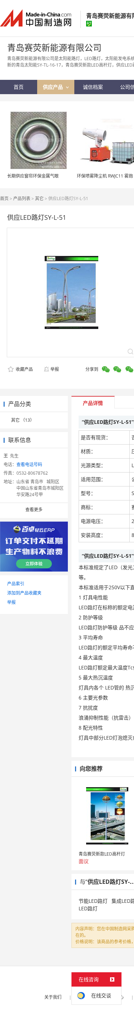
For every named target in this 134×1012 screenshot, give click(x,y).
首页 (4, 198)
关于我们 (52, 997)
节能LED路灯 (93, 900)
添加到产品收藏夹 (24, 593)
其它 (39, 198)
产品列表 (21, 198)
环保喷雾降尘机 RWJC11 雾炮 (105, 176)
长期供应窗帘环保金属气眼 (33, 176)
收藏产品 (24, 369)
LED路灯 (88, 908)
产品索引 (15, 584)
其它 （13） (22, 420)
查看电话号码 (29, 464)
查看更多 (34, 510)
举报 (54, 369)
